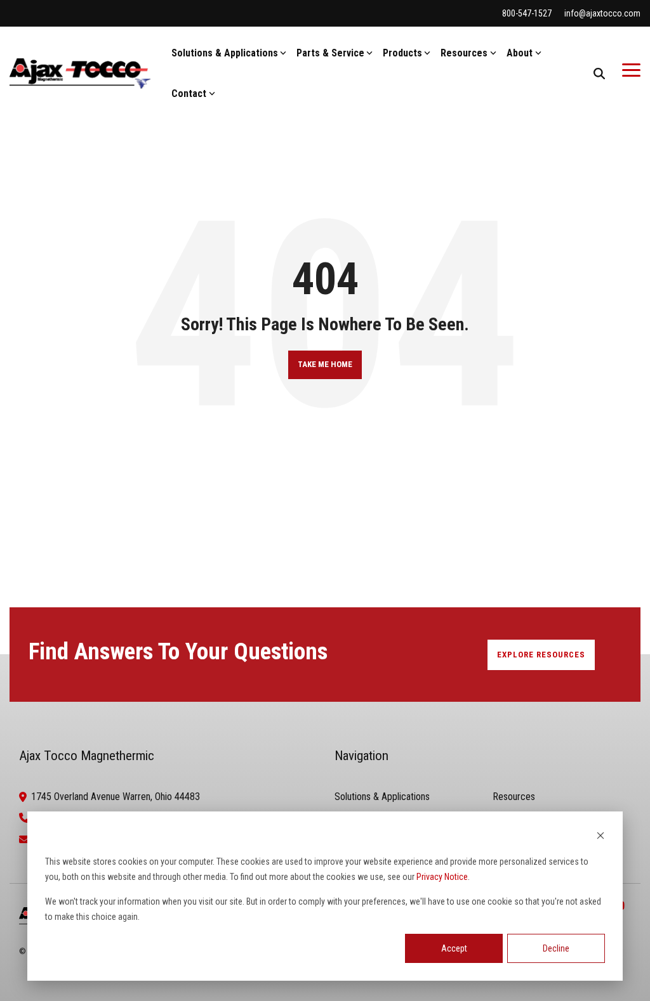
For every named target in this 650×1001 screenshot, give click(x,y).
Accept (454, 948)
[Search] (599, 73)
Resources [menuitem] (514, 797)
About (520, 53)
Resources (464, 53)
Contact (188, 93)
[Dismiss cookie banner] (600, 837)
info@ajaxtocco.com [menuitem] (602, 13)
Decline (556, 948)
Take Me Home (325, 364)
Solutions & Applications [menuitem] (382, 797)
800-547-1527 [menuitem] (527, 13)
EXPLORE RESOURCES (541, 654)
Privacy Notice (442, 877)
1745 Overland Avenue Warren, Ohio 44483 (115, 797)
